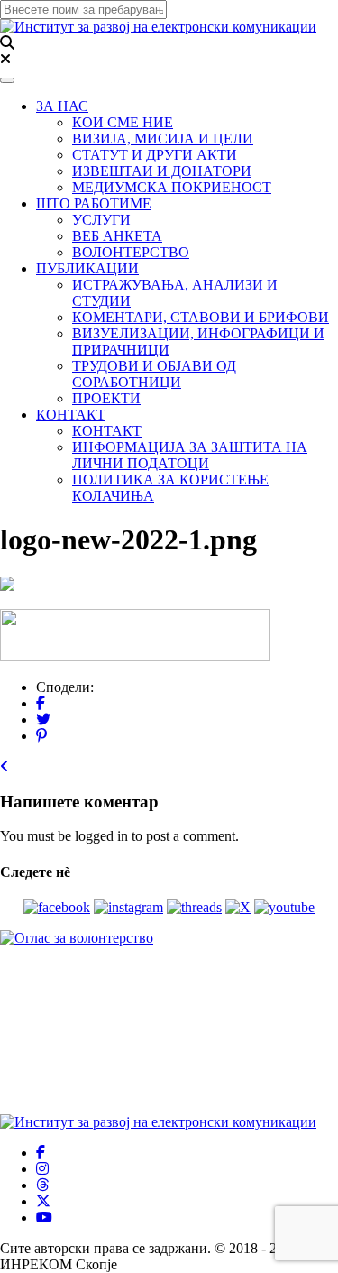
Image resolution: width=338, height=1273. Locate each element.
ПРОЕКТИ (106, 398)
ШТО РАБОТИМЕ (93, 203)
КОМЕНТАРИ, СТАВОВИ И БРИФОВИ (200, 317)
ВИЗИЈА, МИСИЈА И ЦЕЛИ (162, 138)
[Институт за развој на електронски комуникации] (158, 26)
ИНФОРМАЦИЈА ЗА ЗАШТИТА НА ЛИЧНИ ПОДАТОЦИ (189, 455)
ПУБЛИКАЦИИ (87, 268)
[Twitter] (43, 719)
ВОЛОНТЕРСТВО (130, 252)
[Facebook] (40, 703)
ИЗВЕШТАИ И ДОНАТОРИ (161, 171)
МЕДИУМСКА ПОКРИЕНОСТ (171, 187)
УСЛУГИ (101, 219)
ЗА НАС (62, 106)
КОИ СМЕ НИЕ (122, 122)
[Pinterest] (41, 735)
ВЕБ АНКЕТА (117, 236)
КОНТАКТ (70, 414)
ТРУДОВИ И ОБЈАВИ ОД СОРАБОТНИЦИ (154, 374)
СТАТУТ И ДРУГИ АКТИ (154, 154)
